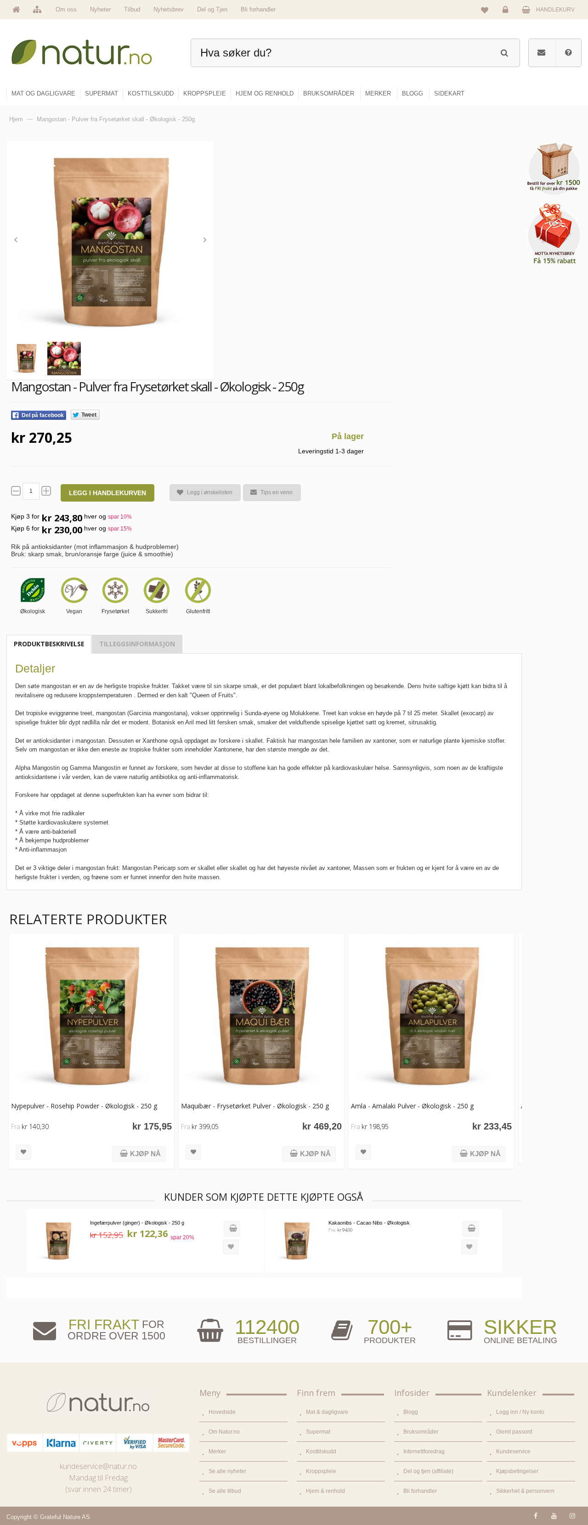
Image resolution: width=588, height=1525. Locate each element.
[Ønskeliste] (484, 9)
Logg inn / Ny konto (520, 1412)
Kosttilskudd (321, 1451)
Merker (217, 1451)
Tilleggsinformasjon (137, 643)
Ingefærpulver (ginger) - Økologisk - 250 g (137, 1223)
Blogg (410, 1412)
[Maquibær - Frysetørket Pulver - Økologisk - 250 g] (261, 1016)
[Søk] (504, 51)
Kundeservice (513, 1451)
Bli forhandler (258, 9)
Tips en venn (276, 492)
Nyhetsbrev (168, 9)
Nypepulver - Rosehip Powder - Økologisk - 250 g (84, 1105)
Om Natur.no (224, 1432)
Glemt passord (514, 1432)
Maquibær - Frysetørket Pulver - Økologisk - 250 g (255, 1105)
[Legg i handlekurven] (232, 1229)
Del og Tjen (212, 9)
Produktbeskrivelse (49, 643)
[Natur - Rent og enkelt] (90, 48)
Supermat (318, 1432)
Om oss (66, 9)
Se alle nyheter (227, 1471)
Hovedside (222, 1412)
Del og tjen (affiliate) (428, 1471)
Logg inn (506, 16)
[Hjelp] (568, 53)
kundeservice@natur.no (98, 1466)
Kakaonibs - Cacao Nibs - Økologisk (369, 1223)
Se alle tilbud (225, 1491)
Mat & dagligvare (327, 1412)
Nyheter (100, 9)
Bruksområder (421, 1432)
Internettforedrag (424, 1451)
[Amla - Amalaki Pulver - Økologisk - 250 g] (431, 1016)
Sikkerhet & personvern (525, 1491)
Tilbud (132, 9)
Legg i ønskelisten (209, 492)
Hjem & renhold (325, 1491)
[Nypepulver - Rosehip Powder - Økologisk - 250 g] (91, 1016)
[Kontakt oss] (541, 53)
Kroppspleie (321, 1471)
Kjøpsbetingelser (517, 1471)
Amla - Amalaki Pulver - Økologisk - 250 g (412, 1105)
